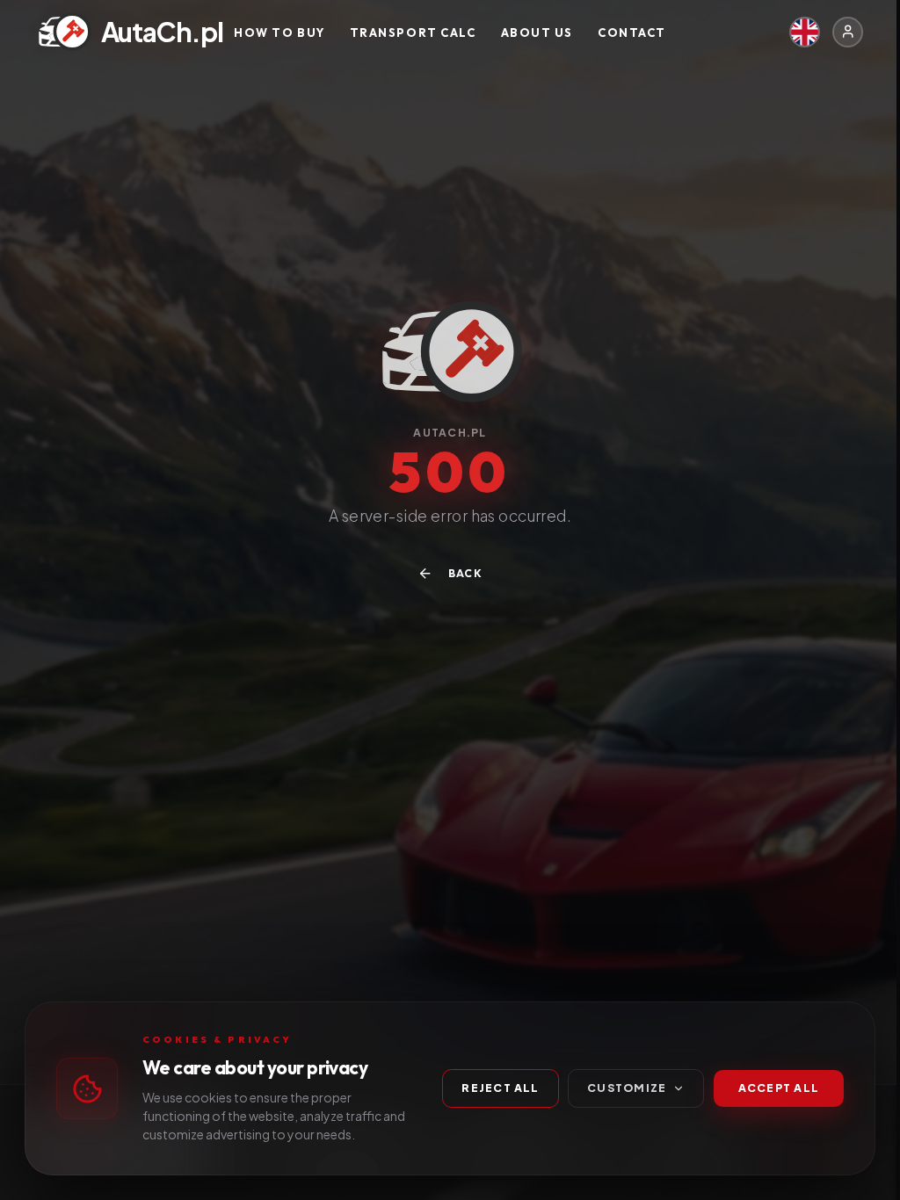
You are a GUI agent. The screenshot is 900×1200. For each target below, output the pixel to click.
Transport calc (413, 32)
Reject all (500, 1088)
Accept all (778, 1088)
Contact (632, 32)
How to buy (279, 32)
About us (537, 32)
